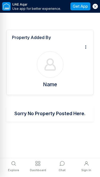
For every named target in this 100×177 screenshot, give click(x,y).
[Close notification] (95, 6)
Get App (80, 6)
